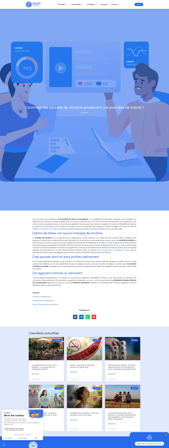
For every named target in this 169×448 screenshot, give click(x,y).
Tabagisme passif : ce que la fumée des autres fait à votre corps (44, 415)
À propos (104, 4)
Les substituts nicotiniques (49, 229)
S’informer (61, 4)
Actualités (91, 4)
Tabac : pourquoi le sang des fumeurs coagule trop (82, 366)
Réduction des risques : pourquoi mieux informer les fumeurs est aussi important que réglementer (122, 367)
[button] (75, 317)
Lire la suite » (36, 374)
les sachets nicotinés (93, 280)
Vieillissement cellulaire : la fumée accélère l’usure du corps (84, 414)
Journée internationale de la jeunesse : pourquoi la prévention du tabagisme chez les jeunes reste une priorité (122, 416)
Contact (114, 4)
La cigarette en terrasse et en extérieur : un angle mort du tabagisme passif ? (44, 367)
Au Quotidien (76, 4)
